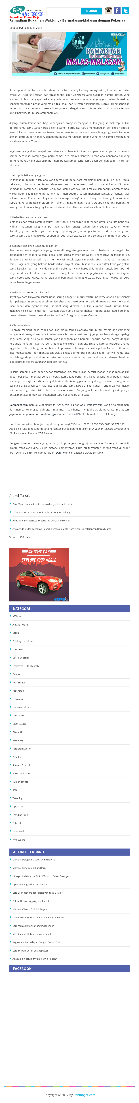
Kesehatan (18, 690)
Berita (15, 632)
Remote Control (21, 765)
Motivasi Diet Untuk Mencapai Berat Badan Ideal (38, 917)
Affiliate (16, 616)
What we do (18, 831)
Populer (16, 757)
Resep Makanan (21, 773)
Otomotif (17, 732)
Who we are (18, 839)
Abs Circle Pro (65, 405)
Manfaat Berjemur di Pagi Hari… (29, 868)
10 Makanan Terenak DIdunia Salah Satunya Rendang (41, 512)
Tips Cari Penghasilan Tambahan (29, 884)
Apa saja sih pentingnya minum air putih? (34, 958)
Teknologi (17, 798)
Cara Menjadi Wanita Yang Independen (33, 925)
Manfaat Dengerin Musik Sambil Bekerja (33, 859)
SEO (14, 790)
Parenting (17, 740)
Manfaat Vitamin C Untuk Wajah (29, 909)
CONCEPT (17, 649)
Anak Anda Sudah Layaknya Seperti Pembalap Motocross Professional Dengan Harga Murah (61, 529)
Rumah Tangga (20, 781)
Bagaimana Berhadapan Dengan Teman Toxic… (37, 942)
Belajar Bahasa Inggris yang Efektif (30, 901)
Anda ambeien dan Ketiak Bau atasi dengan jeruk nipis (41, 520)
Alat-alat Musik (20, 624)
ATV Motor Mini (83, 414)
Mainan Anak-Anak (22, 707)
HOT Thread (19, 682)
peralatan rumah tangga (41, 414)
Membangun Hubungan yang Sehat (32, 934)
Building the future (22, 641)
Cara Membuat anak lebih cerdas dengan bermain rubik (42, 504)
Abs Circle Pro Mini (91, 405)
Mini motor (18, 715)
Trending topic (20, 814)
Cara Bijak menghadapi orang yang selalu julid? (37, 892)
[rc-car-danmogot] (39, 574)
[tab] (26, 76)
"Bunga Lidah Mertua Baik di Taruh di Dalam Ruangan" (41, 876)
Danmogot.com (18, 405)
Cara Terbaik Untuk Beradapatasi (30, 950)
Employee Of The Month (25, 666)
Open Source (19, 723)
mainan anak (65, 414)
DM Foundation (21, 657)
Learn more (18, 699)
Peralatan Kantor (21, 748)
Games (16, 674)
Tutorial (16, 823)
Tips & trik (17, 806)
